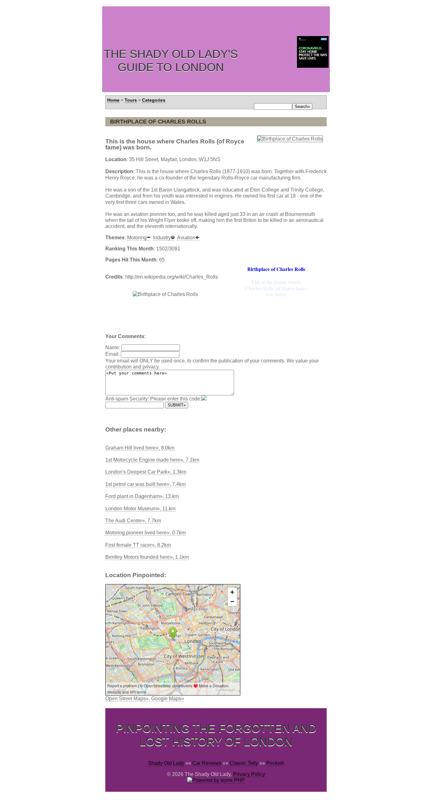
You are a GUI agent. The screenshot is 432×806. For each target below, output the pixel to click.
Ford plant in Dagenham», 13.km (142, 496)
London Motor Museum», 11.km (140, 508)
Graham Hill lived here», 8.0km (140, 447)
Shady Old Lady (166, 763)
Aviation (186, 237)
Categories (153, 100)
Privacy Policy (249, 774)
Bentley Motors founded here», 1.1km (147, 557)
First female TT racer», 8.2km (138, 545)
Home (113, 100)
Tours (131, 100)
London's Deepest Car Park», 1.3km (145, 472)
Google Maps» (167, 698)
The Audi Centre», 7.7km (133, 520)
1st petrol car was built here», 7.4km (145, 484)
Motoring (137, 237)
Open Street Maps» (127, 698)
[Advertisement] (217, 20)
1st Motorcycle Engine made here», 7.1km (152, 460)
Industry (162, 237)
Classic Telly (244, 763)
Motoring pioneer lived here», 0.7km (145, 532)
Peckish (275, 763)
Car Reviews (206, 763)
